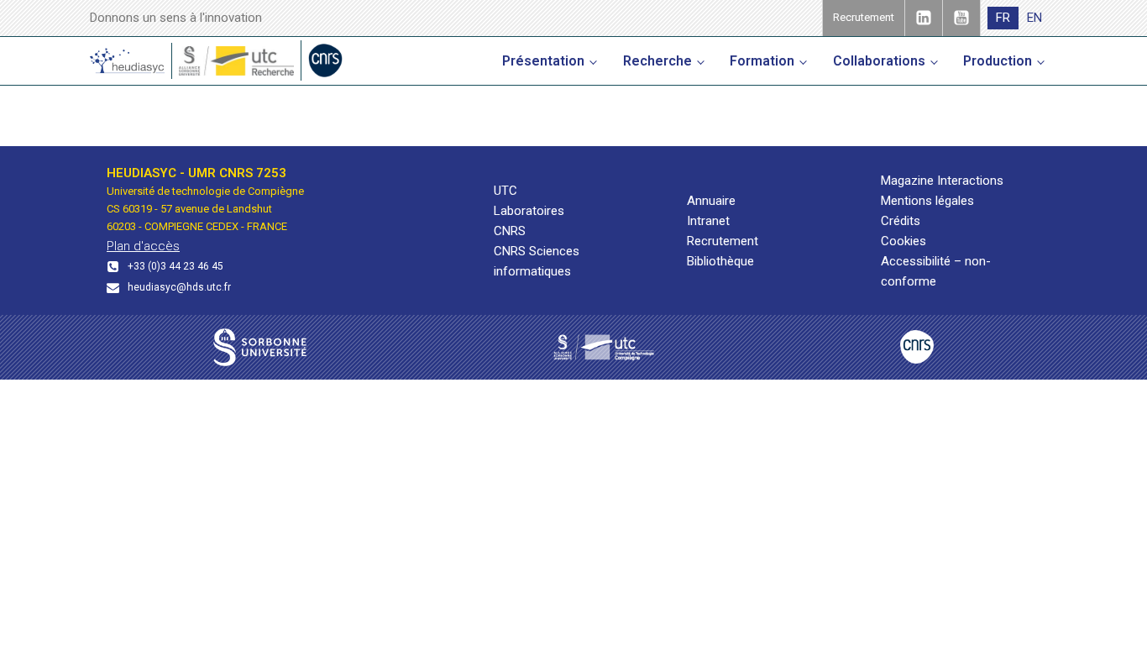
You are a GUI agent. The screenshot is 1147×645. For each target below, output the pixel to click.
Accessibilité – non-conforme (936, 271)
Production (997, 61)
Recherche (657, 61)
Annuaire (711, 200)
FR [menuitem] (1003, 17)
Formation (762, 61)
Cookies (903, 241)
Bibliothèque (720, 261)
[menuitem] (1003, 18)
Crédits (900, 220)
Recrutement (722, 241)
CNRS (510, 231)
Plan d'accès (143, 246)
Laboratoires (529, 210)
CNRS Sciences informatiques (536, 261)
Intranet (708, 220)
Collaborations (879, 61)
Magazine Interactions (942, 180)
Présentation (543, 61)
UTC (505, 190)
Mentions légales (927, 200)
